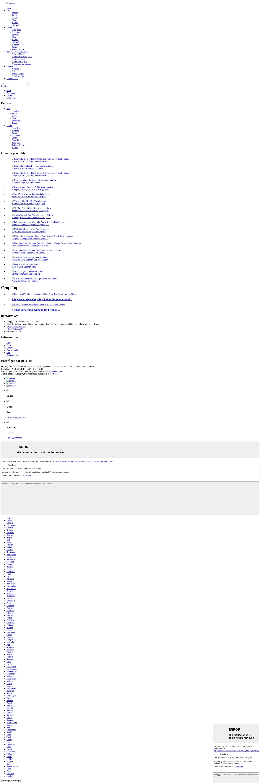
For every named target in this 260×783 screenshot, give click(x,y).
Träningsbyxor (18, 49)
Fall (13, 71)
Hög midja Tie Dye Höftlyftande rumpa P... (30, 161)
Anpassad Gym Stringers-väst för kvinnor (30, 260)
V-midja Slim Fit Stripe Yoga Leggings (28, 203)
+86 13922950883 (14, 438)
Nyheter (15, 69)
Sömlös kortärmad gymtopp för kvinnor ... (36, 309)
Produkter (10, 93)
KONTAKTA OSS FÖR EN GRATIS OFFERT (22, 369)
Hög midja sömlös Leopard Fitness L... (28, 168)
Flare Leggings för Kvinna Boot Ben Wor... (30, 246)
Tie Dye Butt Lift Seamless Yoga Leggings (30, 210)
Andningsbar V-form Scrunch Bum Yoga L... (31, 217)
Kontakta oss (12, 78)
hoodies (15, 13)
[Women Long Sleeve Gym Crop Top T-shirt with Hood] (44, 294)
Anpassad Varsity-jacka (22, 56)
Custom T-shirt (18, 59)
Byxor (14, 18)
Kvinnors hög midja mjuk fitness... (26, 182)
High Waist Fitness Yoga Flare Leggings (29, 231)
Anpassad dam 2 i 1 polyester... (25, 281)
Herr (8, 10)
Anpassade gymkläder (21, 64)
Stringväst (16, 25)
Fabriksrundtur (18, 76)
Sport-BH (16, 35)
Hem (8, 8)
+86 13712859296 (14, 329)
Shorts (14, 20)
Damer (9, 27)
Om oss (9, 66)
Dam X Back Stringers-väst (23, 267)
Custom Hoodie (18, 54)
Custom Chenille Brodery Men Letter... (28, 253)
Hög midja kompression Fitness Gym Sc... (30, 239)
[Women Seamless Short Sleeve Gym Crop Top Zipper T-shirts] (38, 305)
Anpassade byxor (19, 61)
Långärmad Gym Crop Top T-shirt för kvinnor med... (42, 299)
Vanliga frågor (18, 73)
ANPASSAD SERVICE (17, 52)
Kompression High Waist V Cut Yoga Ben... (31, 189)
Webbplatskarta (55, 371)
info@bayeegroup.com (16, 326)
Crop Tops (16, 30)
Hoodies (15, 44)
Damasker (16, 32)
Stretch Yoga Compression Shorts (26, 274)
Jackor (14, 15)
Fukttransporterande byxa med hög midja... (30, 224)
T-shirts (15, 22)
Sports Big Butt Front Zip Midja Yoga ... (29, 196)
